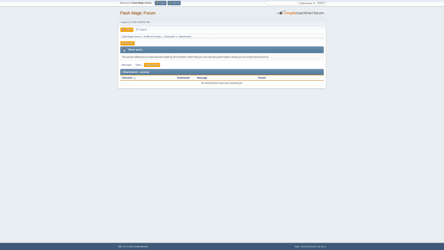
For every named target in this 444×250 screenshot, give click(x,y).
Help (297, 246)
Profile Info (127, 43)
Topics (138, 64)
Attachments (152, 64)
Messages (127, 64)
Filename (127, 77)
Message (202, 77)
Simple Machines (141, 246)
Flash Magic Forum (137, 13)
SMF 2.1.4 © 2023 (125, 246)
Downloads (183, 77)
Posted (262, 77)
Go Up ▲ (322, 246)
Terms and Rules (308, 246)
